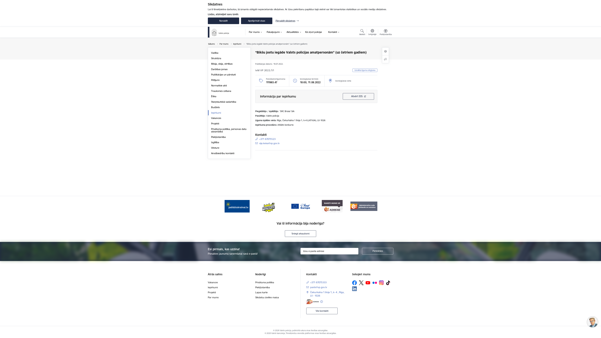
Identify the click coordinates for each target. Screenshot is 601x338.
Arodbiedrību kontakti (222, 153)
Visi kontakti (322, 310)
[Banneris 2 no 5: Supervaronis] (268, 206)
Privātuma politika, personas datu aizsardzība (229, 130)
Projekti (215, 123)
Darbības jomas (219, 69)
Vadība (214, 52)
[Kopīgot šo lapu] (385, 59)
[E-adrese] (312, 301)
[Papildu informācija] (321, 301)
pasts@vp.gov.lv (318, 287)
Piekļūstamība (218, 137)
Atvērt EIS (357, 96)
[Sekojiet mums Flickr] (374, 282)
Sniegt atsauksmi (300, 233)
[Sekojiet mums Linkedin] (354, 288)
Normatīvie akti (219, 85)
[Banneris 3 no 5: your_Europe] (300, 206)
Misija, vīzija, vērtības (222, 63)
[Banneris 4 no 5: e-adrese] (332, 206)
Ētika (213, 96)
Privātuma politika (264, 282)
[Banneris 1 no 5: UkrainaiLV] (237, 206)
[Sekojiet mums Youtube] (368, 282)
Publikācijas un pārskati (223, 74)
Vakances (216, 118)
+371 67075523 (267, 139)
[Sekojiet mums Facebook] (354, 282)
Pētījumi (215, 80)
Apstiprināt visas (256, 20)
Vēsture (215, 147)
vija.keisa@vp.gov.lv (269, 143)
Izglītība (215, 142)
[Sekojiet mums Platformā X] (361, 282)
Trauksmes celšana (221, 91)
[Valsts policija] (220, 32)
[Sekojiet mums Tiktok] (388, 282)
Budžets (215, 107)
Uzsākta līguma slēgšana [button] (364, 70)
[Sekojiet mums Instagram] (381, 282)
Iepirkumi (216, 112)
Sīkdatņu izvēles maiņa (267, 297)
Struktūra (216, 58)
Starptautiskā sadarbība (223, 101)
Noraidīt (223, 20)
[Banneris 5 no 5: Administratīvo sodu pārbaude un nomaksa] (363, 206)
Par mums (213, 297)
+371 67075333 (318, 282)
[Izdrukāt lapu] (385, 51)
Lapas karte (261, 292)
